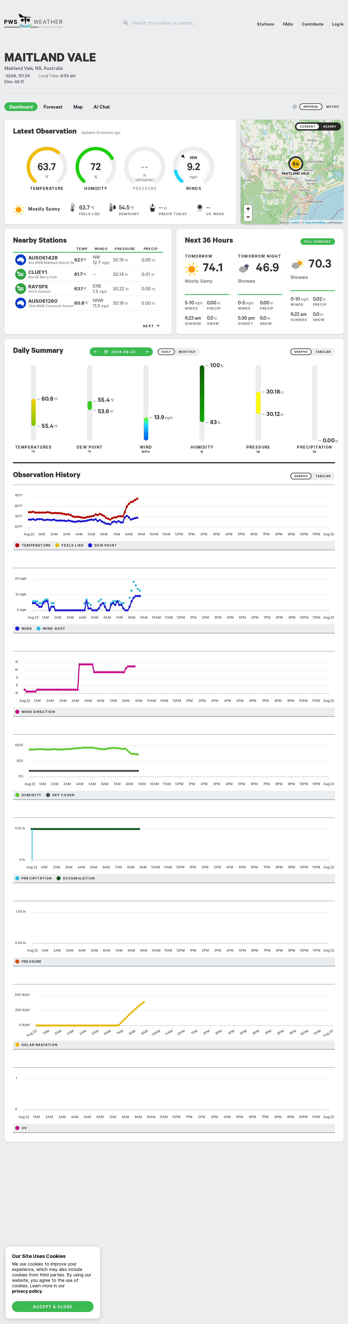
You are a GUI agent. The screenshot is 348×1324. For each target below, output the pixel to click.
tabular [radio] (323, 351)
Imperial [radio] (311, 106)
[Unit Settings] (295, 106)
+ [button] (248, 208)
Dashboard (21, 107)
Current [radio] (308, 126)
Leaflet (294, 222)
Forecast (53, 107)
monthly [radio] (187, 351)
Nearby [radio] (329, 126)
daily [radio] (166, 351)
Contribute (313, 24)
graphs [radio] (301, 351)
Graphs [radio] (301, 476)
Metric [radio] (332, 106)
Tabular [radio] (323, 476)
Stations (265, 24)
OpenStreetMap (315, 222)
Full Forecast (317, 241)
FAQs (288, 24)
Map (78, 107)
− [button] (248, 217)
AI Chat (102, 107)
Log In (338, 24)
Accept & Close (53, 1306)
